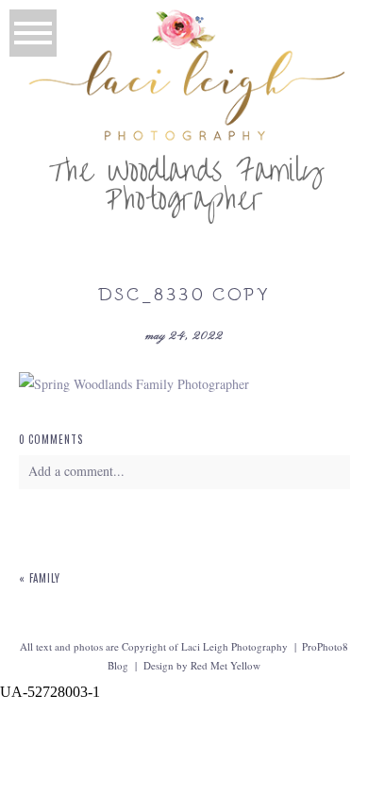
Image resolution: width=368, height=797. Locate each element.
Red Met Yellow (225, 665)
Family (45, 577)
